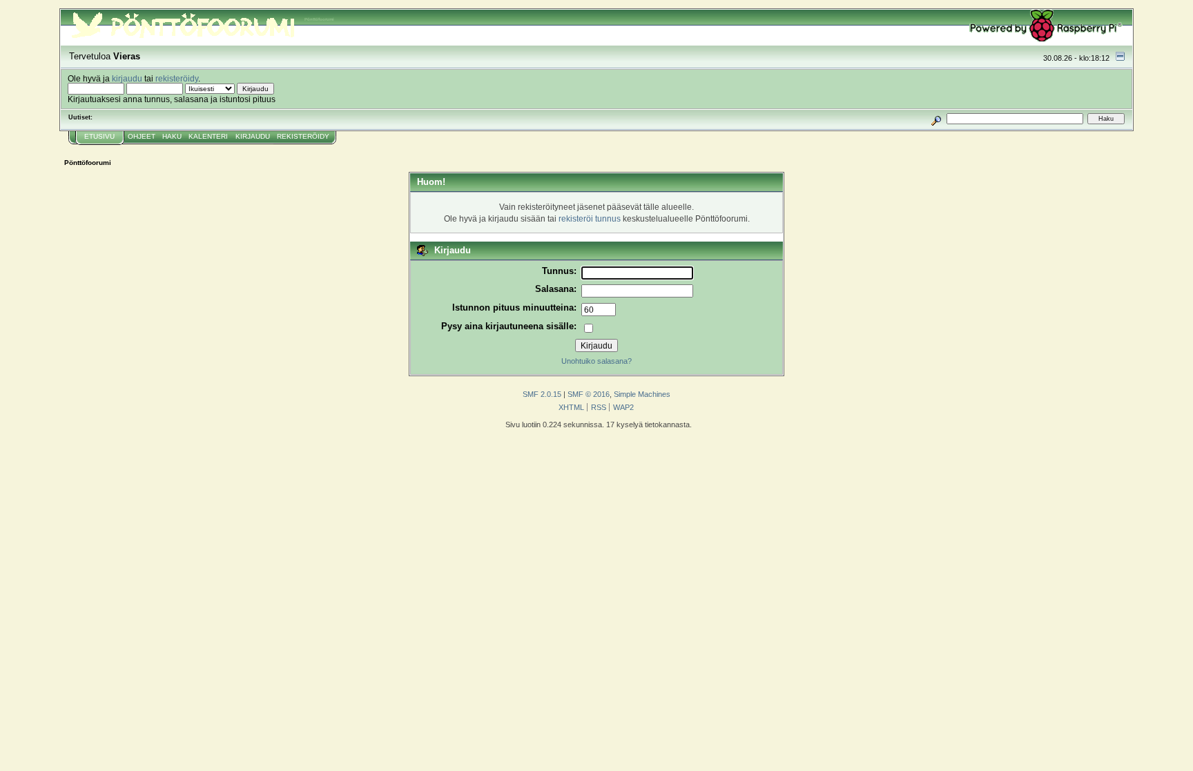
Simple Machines (642, 394)
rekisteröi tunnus (590, 218)
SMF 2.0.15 (542, 394)
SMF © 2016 (589, 394)
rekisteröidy (176, 78)
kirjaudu (127, 78)
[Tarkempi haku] (935, 118)
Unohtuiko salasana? (596, 361)
